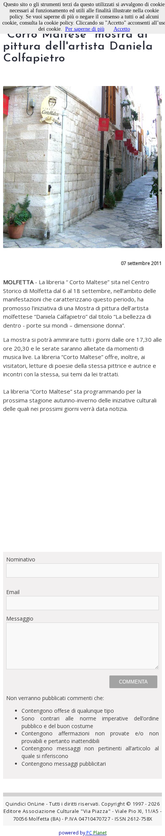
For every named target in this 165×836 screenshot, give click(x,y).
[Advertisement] (82, 479)
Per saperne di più (84, 29)
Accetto (122, 29)
